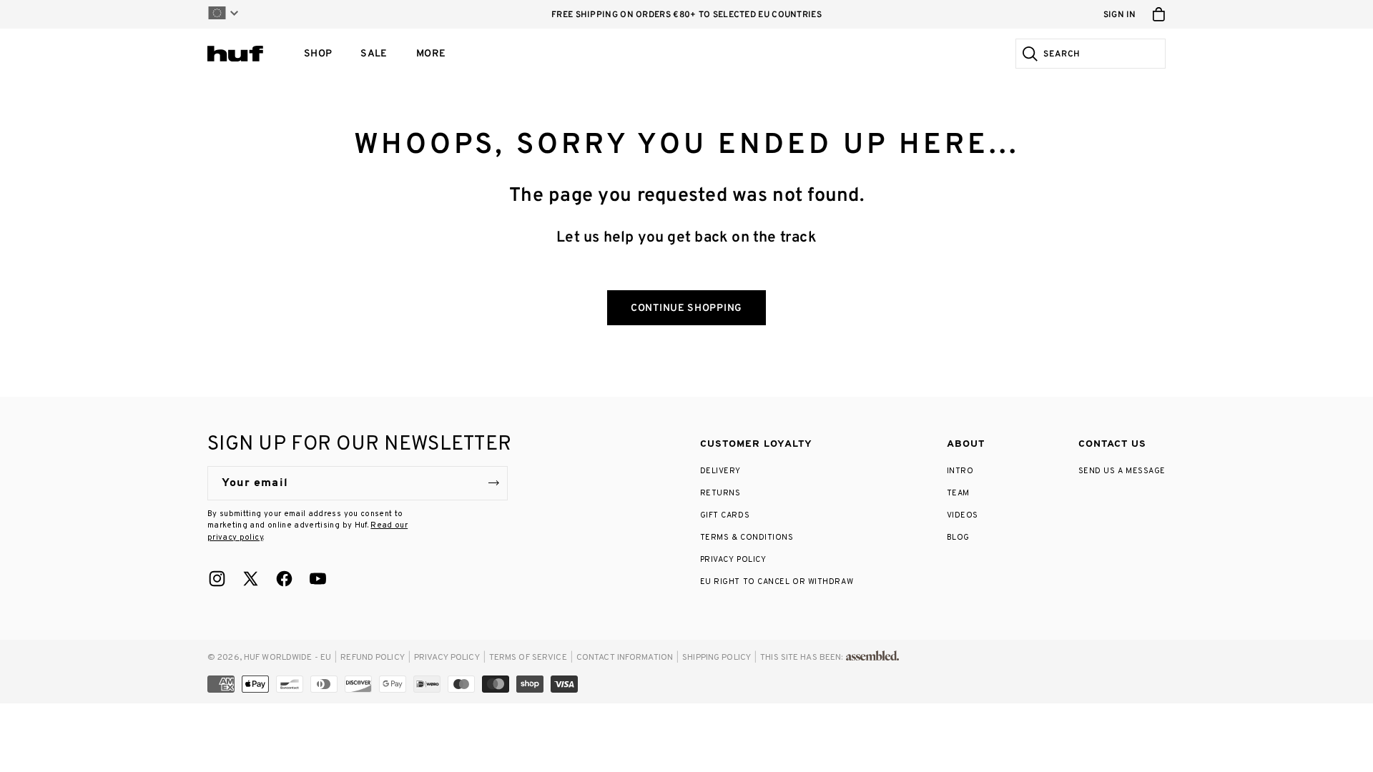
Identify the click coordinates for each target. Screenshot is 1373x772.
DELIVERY (720, 471)
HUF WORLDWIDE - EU (287, 657)
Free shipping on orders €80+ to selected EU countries (686, 15)
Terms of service (528, 657)
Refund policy (372, 657)
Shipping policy (716, 657)
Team (958, 493)
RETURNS (720, 493)
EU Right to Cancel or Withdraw (777, 582)
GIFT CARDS (725, 515)
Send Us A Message (1122, 471)
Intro (960, 471)
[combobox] (1102, 53)
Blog (958, 538)
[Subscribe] (493, 483)
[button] (318, 54)
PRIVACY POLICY (733, 560)
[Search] (1028, 53)
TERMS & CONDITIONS (747, 538)
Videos (962, 515)
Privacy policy (447, 657)
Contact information (624, 657)
